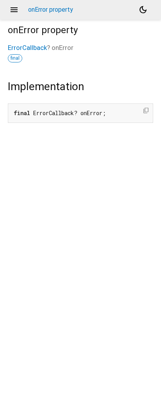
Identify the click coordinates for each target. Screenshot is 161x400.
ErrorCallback (27, 48)
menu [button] (14, 9)
